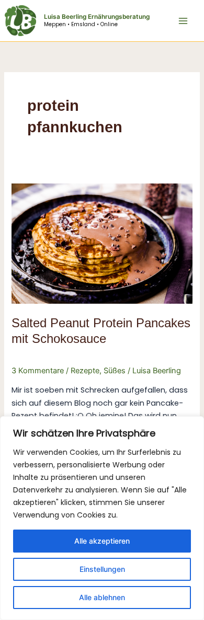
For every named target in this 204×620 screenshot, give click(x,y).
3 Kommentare (38, 370)
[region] (102, 518)
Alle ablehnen (102, 597)
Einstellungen (102, 569)
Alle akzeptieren (102, 540)
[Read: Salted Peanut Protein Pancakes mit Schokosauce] (102, 243)
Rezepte (85, 370)
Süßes (115, 370)
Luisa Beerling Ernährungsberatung (97, 16)
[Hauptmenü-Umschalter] (183, 20)
